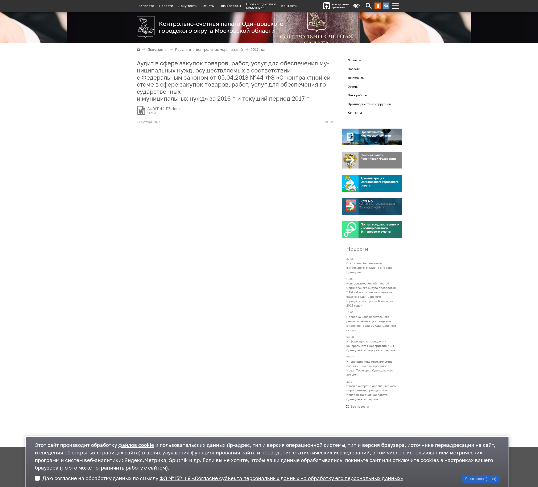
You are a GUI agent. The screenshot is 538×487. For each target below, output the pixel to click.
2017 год (258, 49)
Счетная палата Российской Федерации (378, 156)
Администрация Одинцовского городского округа (379, 181)
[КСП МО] (350, 206)
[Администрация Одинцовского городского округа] (350, 183)
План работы (230, 6)
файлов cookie (136, 445)
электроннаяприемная (340, 6)
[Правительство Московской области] (350, 137)
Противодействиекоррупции (261, 5)
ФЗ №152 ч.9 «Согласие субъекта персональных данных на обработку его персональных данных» (281, 478)
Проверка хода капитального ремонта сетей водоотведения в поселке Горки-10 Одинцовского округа (371, 323)
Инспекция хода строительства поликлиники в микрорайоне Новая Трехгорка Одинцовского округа (369, 367)
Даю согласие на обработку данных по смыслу (222, 478)
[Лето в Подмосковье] (348, 25)
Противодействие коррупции (369, 103)
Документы (187, 6)
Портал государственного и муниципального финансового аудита (380, 227)
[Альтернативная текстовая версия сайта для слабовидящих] (356, 6)
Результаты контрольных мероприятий (209, 49)
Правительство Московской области (376, 133)
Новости (166, 6)
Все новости (360, 406)
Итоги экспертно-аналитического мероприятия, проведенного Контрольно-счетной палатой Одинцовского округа (371, 392)
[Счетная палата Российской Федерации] (350, 160)
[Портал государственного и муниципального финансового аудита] (350, 229)
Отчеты (208, 6)
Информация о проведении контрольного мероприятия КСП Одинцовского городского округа (370, 345)
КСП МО (367, 201)
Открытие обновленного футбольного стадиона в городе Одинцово (369, 267)
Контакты (289, 6)
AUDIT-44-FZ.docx (164, 109)
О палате (146, 6)
